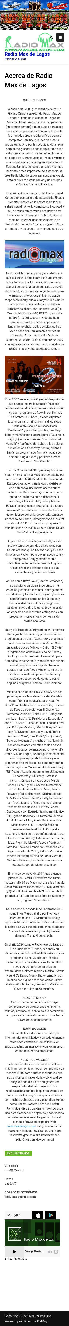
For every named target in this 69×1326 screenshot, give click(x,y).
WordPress (25, 1321)
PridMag (42, 1321)
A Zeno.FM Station (16, 1259)
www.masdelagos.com (21, 1126)
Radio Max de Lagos (27, 54)
